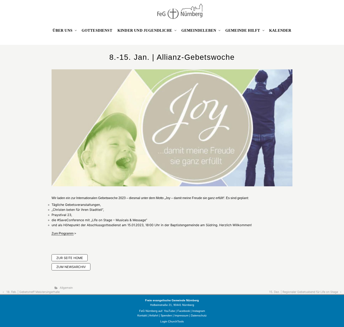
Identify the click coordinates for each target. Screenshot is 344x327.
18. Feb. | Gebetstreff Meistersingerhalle (33, 292)
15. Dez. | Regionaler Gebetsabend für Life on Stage (303, 292)
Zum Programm (62, 233)
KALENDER (280, 30)
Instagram (198, 310)
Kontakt (142, 315)
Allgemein (66, 287)
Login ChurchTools (172, 321)
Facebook (184, 310)
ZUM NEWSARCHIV (71, 267)
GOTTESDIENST (97, 30)
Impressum (181, 315)
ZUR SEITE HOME (69, 258)
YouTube (169, 310)
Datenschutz (199, 315)
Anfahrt (153, 315)
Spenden (166, 315)
